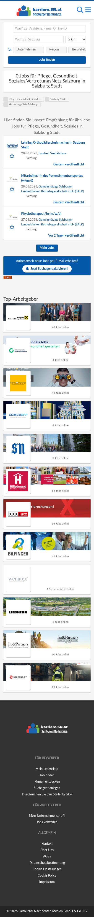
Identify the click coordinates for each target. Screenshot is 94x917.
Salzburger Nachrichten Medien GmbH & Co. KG (52, 911)
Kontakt (47, 843)
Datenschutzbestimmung (47, 863)
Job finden (47, 775)
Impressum (47, 882)
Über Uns (47, 850)
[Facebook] (40, 745)
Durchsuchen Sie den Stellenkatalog (47, 794)
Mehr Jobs (47, 248)
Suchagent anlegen (47, 788)
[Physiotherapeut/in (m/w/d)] (12, 217)
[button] (10, 49)
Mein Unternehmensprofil (47, 815)
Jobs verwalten (47, 822)
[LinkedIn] (54, 745)
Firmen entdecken (47, 781)
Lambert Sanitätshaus (52, 153)
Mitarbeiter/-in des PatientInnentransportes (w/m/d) (52, 178)
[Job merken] (12, 155)
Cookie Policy (47, 875)
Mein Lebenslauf (47, 769)
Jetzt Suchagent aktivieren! (49, 268)
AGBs (47, 856)
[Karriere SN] (39, 10)
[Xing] (47, 745)
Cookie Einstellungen (47, 869)
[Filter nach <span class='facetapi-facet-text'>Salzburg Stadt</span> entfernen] (47, 99)
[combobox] (49, 28)
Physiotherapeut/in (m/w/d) (41, 213)
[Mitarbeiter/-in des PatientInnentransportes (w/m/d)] (12, 179)
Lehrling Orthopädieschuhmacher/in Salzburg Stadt (53, 145)
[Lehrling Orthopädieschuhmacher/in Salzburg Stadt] (12, 146)
